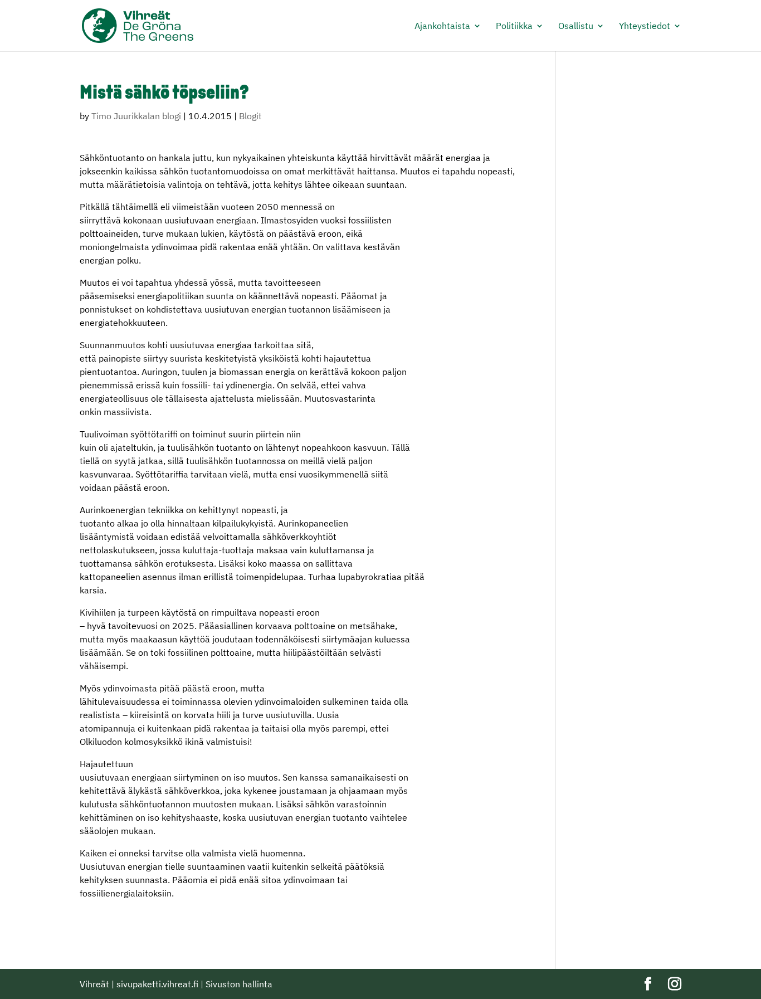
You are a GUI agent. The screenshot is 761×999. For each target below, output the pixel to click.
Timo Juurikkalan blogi (136, 115)
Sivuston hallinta (239, 984)
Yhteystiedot (644, 26)
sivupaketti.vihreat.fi (157, 984)
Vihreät (94, 984)
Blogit (250, 115)
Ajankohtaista (442, 26)
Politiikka (514, 26)
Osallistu (575, 26)
